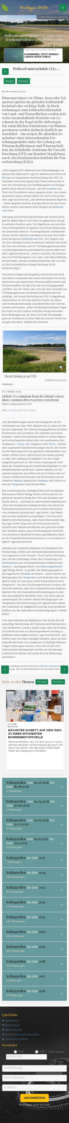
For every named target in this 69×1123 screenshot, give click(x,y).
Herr (21, 1051)
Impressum (12, 1021)
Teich (52, 444)
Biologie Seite (33, 7)
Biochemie (23, 81)
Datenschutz (12, 1025)
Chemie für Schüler (16, 1039)
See (27, 444)
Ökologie (9, 81)
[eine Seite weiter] (64, 669)
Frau (42, 1051)
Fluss (21, 444)
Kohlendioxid (30, 239)
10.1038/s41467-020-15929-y (22, 410)
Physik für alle (13, 1030)
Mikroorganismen (51, 566)
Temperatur (18, 484)
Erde (64, 243)
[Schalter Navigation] (62, 7)
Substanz (43, 481)
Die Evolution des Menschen (22, 1034)
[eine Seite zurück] (5, 669)
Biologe (6, 178)
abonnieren (34, 1098)
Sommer (51, 189)
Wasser (17, 481)
